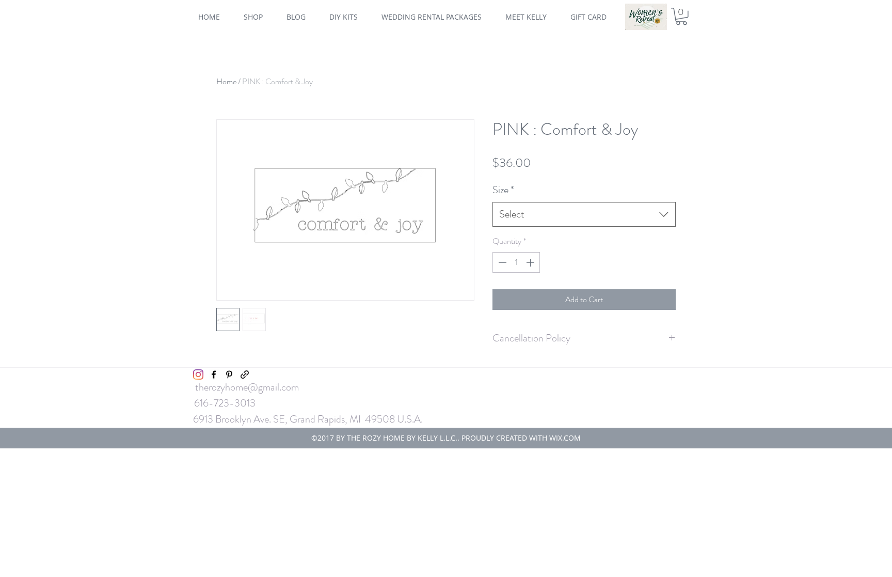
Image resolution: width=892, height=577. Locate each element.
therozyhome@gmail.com (247, 387)
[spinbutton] (516, 262)
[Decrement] (501, 262)
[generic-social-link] (245, 374)
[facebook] (214, 374)
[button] (681, 16)
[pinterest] (229, 374)
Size (503, 189)
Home (226, 81)
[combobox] (584, 214)
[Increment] (531, 262)
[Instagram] (198, 374)
